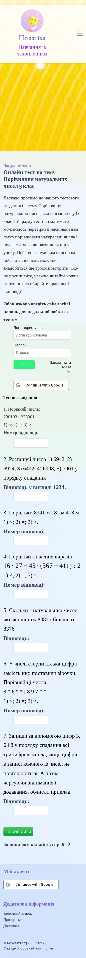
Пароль (20, 345)
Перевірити (18, 831)
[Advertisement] (43, 106)
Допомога (11, 925)
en (52, 948)
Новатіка (32, 37)
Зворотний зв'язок (17, 913)
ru (45, 948)
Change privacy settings (22, 948)
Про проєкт (12, 919)
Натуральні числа (17, 165)
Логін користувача (29, 328)
